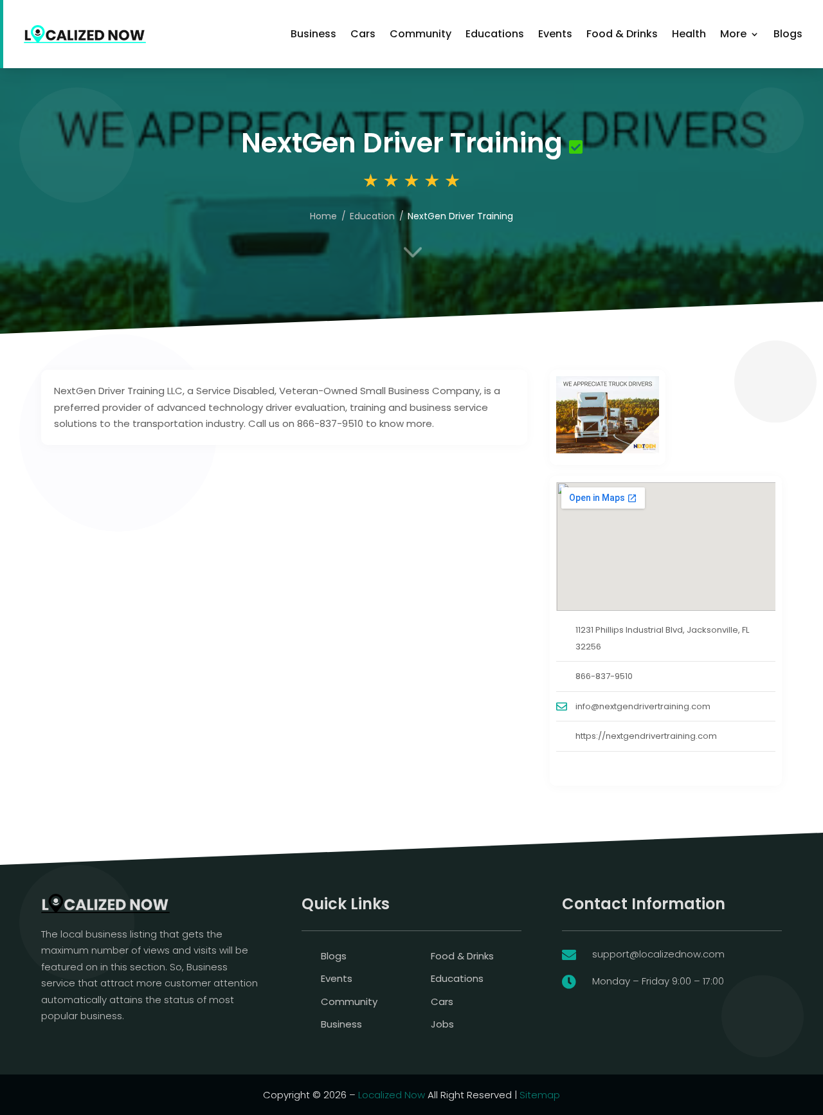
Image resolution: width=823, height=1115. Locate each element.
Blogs (787, 33)
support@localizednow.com (658, 954)
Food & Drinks (622, 33)
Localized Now (391, 1094)
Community (420, 33)
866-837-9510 (604, 676)
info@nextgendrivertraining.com (642, 706)
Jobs (442, 1024)
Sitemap (540, 1094)
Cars (362, 33)
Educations (495, 33)
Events (555, 33)
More (733, 33)
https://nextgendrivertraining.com (646, 736)
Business (313, 33)
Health (689, 33)
